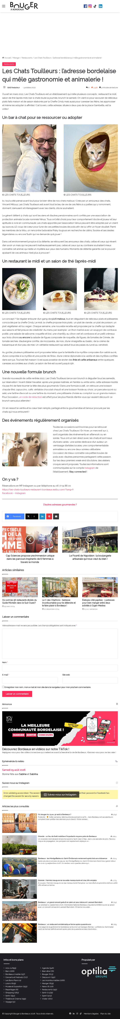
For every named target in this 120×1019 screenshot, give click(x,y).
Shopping (9, 993)
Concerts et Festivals (14, 977)
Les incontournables (51, 980)
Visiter (44, 999)
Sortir (44, 993)
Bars (7, 971)
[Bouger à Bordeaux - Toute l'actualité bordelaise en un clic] (24, 6)
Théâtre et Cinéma (13, 999)
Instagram (90, 6)
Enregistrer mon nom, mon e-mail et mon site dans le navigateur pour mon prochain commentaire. (48, 687)
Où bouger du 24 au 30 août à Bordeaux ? (54, 814)
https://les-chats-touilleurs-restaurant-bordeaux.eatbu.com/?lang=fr (38, 489)
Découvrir (46, 977)
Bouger (45, 974)
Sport (44, 996)
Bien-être (46, 971)
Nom (5, 662)
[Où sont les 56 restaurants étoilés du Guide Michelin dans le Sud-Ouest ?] (20, 587)
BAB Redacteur (13, 88)
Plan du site (105, 1014)
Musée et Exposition (14, 986)
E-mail (5, 675)
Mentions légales (91, 1014)
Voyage (8, 1002)
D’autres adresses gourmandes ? (60, 504)
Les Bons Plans (11, 980)
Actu (7, 968)
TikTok (95, 6)
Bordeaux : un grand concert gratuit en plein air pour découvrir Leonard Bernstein (70, 902)
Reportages (10, 989)
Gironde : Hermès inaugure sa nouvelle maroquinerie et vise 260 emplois (67, 880)
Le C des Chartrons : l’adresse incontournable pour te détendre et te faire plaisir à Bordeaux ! (59, 603)
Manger (16, 58)
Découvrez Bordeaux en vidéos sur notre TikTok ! (35, 749)
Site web (66, 675)
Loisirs (8, 983)
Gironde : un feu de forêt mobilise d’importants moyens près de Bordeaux (67, 836)
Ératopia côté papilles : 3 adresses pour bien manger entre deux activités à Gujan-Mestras (98, 603)
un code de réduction (30, 397)
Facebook (85, 6)
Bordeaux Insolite (12, 974)
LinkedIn (100, 6)
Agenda (45, 968)
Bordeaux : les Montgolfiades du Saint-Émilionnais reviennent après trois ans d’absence (72, 858)
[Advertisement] (60, 34)
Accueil (7, 58)
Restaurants (27, 58)
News (44, 986)
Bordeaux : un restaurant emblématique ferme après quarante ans (64, 924)
